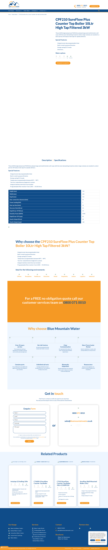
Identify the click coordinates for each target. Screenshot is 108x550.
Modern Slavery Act (95, 548)
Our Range (11, 10)
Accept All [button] (92, 540)
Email (16, 416)
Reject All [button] (97, 540)
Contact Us (94, 6)
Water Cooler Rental (39, 528)
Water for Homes (63, 539)
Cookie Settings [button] (98, 542)
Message (17, 427)
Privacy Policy (68, 548)
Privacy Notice (41, 437)
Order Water (27, 10)
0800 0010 (78, 413)
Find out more (15, 503)
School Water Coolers (37, 538)
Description (47, 160)
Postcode (16, 423)
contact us (34, 438)
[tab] (47, 160)
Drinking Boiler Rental (39, 530)
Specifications (60, 160)
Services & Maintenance (40, 532)
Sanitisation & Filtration (40, 536)
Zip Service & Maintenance (39, 534)
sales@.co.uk (78, 421)
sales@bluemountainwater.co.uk (65, 530)
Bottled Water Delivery (38, 540)
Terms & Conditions (77, 548)
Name (16, 412)
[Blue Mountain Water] (14, 4)
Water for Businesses (64, 537)
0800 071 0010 (74, 302)
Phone (16, 419)
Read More (103, 540)
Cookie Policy (86, 548)
